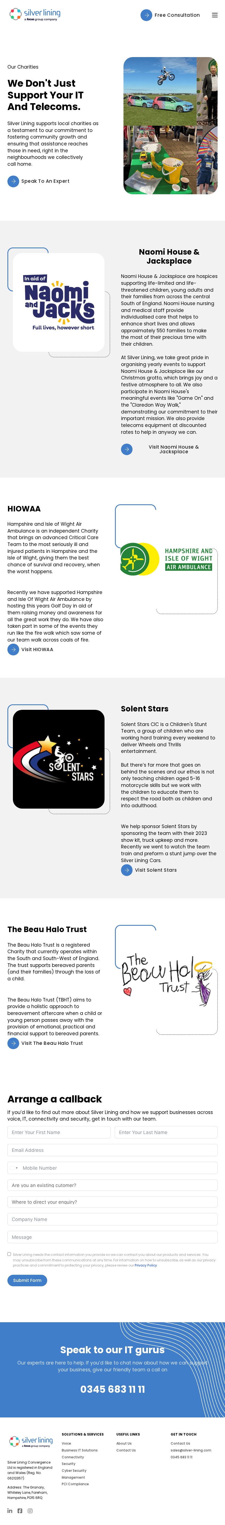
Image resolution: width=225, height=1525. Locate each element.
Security (68, 1463)
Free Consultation (177, 15)
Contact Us (126, 1450)
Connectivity (73, 1457)
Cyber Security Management (74, 1474)
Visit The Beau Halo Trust (52, 1043)
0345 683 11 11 (112, 1389)
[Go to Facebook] (20, 1511)
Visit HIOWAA (37, 649)
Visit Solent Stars (156, 870)
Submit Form (27, 1280)
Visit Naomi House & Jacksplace (174, 449)
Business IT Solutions (80, 1450)
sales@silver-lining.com (191, 1450)
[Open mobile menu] (215, 15)
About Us (124, 1443)
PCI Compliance (75, 1484)
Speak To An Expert (45, 181)
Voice (66, 1443)
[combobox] (13, 1168)
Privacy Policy (146, 1265)
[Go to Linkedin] (9, 1511)
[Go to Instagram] (30, 1511)
